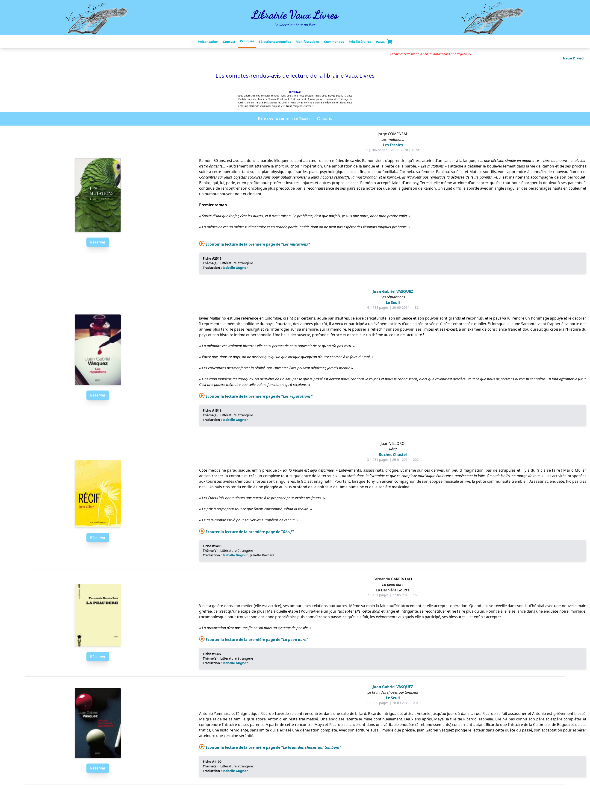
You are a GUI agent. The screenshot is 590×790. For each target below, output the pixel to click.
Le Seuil (393, 302)
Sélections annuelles (275, 41)
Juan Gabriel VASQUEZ (393, 291)
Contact (229, 41)
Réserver (98, 242)
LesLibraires (270, 102)
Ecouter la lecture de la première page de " (257, 244)
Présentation (208, 41)
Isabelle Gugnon (235, 267)
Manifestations (307, 41)
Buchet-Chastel (393, 454)
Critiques (247, 41)
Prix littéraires (360, 41)
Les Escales (393, 144)
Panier (381, 42)
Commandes (334, 41)
